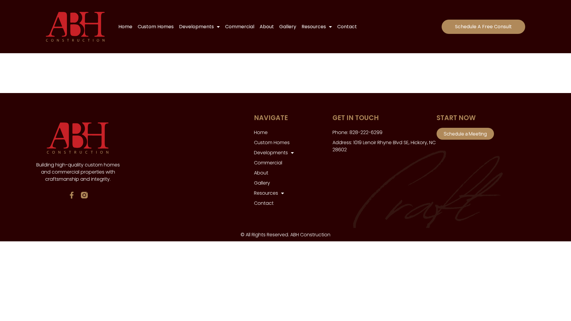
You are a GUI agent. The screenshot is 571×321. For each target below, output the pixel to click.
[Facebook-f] (71, 195)
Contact (347, 26)
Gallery (287, 26)
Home (125, 26)
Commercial (239, 26)
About (267, 26)
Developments (196, 26)
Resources (314, 26)
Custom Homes (156, 26)
